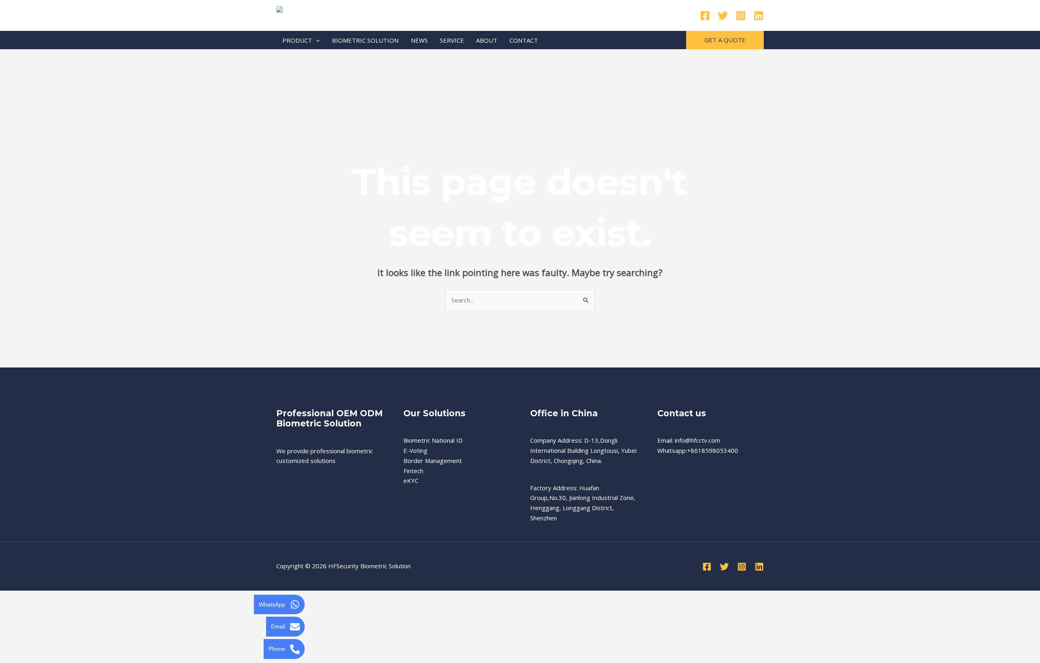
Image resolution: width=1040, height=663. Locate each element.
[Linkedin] (759, 16)
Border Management (432, 460)
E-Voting (415, 450)
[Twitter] (723, 16)
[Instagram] (741, 16)
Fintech (413, 471)
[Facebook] (705, 16)
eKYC (410, 480)
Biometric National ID (433, 440)
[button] (316, 40)
